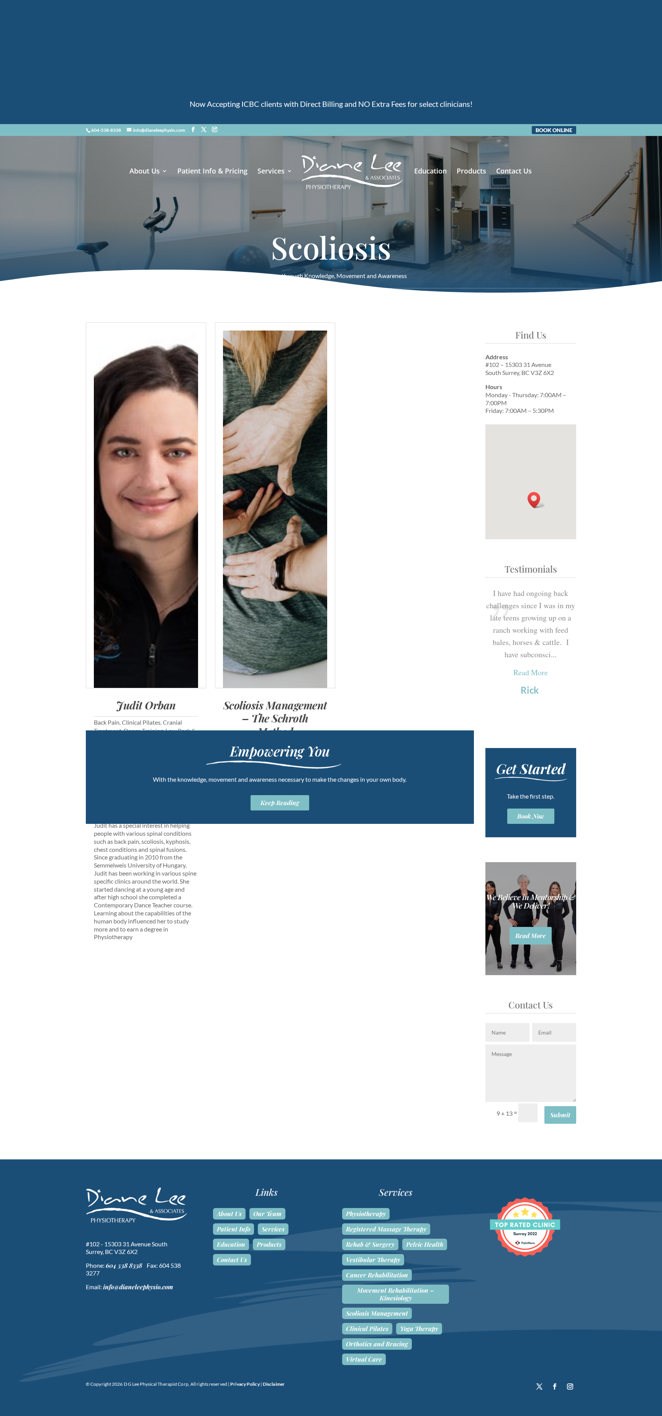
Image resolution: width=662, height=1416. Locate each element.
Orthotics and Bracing (377, 1344)
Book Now (530, 816)
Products (471, 171)
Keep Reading (280, 803)
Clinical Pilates (141, 722)
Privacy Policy (244, 1384)
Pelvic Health (424, 1244)
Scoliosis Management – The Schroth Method (275, 718)
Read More (530, 672)
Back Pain (107, 722)
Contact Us (514, 171)
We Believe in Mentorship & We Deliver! (530, 901)
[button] (536, 500)
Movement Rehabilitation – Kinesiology (395, 1294)
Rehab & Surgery (370, 1244)
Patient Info (233, 1229)
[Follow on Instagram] (570, 1386)
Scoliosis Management (377, 1313)
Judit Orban (146, 705)
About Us (144, 171)
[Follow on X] (539, 1386)
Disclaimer (274, 1384)
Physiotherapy (366, 1214)
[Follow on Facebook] (555, 1386)
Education (430, 171)
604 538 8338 (124, 1265)
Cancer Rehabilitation (377, 1275)
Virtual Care (364, 1359)
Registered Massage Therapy (386, 1229)
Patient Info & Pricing (212, 171)
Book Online (554, 130)
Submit (560, 1115)
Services (271, 171)
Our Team (267, 1214)
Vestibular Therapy (373, 1260)
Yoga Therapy (419, 1329)
